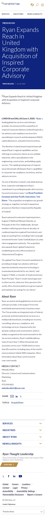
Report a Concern (34, 494)
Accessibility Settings (26, 491)
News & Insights (34, 14)
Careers (15, 484)
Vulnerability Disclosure (13, 494)
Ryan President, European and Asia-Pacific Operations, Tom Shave (22, 197)
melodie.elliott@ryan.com (13, 388)
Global (5, 484)
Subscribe (8, 465)
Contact (6, 487)
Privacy (24, 487)
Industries (18, 14)
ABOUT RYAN (10, 437)
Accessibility (8, 491)
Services (6, 14)
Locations (26, 484)
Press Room (9, 23)
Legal (15, 487)
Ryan (38, 118)
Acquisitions (17, 402)
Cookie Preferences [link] (9, 504)
